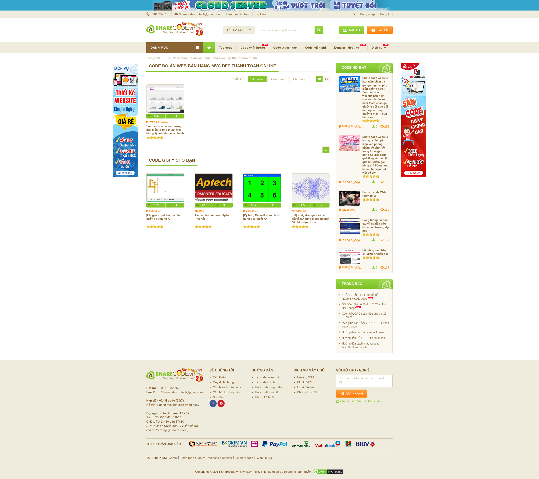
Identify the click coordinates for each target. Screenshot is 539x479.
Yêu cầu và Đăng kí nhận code (360, 401)
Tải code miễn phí (267, 377)
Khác (200, 210)
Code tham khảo (285, 47)
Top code (225, 47)
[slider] (154, 137)
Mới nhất (257, 79)
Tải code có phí (265, 382)
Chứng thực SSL (308, 392)
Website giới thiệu (220, 457)
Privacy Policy (251, 471)
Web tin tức (264, 457)
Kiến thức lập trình (238, 14)
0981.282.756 (160, 14)
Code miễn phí (315, 47)
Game (173, 457)
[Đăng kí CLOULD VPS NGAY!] (269, 5)
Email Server (305, 387)
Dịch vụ (377, 47)
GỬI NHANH (353, 393)
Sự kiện (261, 14)
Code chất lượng (253, 47)
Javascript (348, 209)
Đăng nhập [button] (367, 14)
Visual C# (155, 210)
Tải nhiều (299, 79)
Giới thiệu (219, 377)
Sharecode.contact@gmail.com (200, 14)
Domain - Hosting (347, 47)
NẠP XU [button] (353, 30)
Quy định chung (223, 382)
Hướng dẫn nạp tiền (268, 387)
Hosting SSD (305, 377)
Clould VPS (304, 382)
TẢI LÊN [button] (381, 30)
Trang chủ (153, 58)
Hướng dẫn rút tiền (267, 392)
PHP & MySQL (158, 121)
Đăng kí (385, 14)
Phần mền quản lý (192, 457)
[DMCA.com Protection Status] (328, 471)
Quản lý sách (244, 457)
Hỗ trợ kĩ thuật (264, 397)
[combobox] (239, 29)
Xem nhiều (278, 79)
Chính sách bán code (227, 387)
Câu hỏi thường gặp (226, 392)
